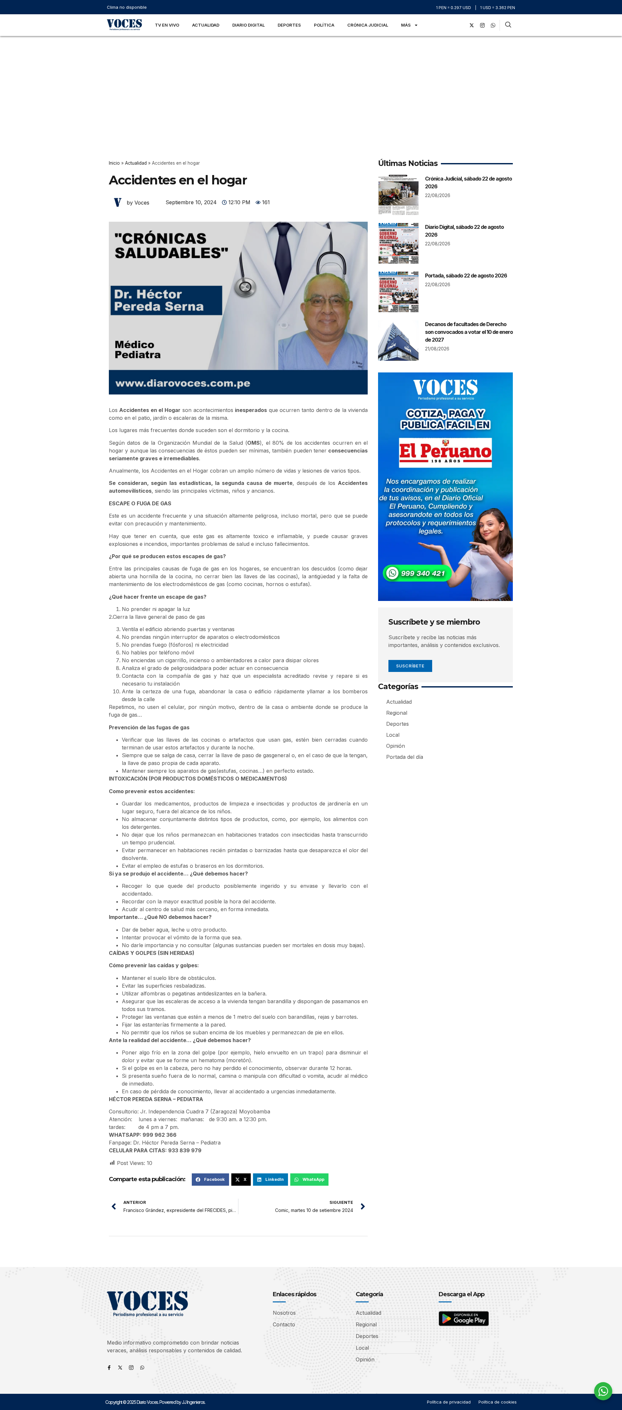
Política (324, 25)
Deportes (289, 25)
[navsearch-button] (508, 25)
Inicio (114, 163)
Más (406, 25)
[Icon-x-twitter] (120, 1367)
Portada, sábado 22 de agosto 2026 (466, 275)
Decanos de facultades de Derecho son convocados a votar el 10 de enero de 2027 (469, 332)
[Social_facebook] (461, 25)
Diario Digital (248, 25)
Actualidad (205, 25)
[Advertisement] (311, 84)
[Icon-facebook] (109, 1367)
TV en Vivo (167, 25)
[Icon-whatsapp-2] (493, 25)
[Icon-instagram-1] (482, 25)
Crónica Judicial (367, 25)
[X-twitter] (471, 25)
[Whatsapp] (142, 1367)
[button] (210, 1179)
